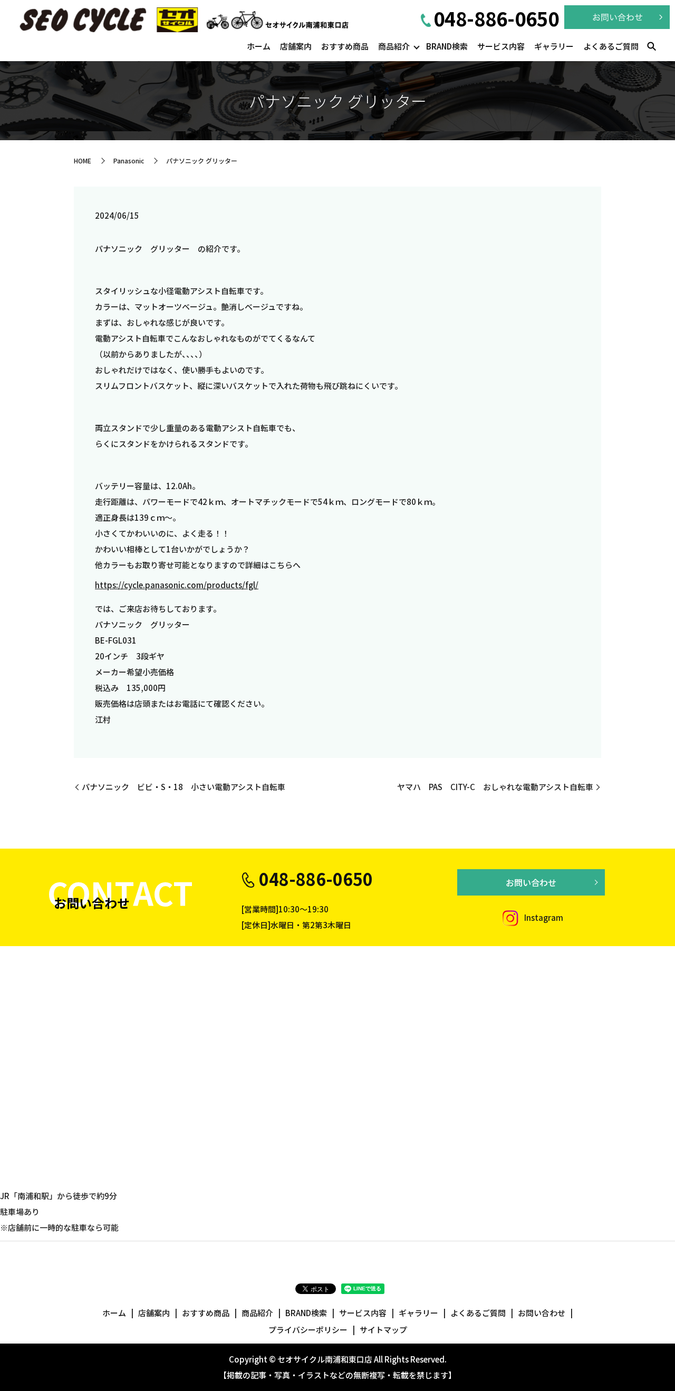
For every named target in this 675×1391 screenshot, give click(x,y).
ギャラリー (554, 46)
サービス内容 (501, 46)
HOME (82, 160)
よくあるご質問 (611, 46)
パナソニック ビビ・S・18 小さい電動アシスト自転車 (183, 786)
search (651, 47)
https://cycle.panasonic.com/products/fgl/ (176, 584)
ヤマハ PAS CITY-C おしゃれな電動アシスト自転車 (495, 786)
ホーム (259, 46)
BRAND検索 (447, 46)
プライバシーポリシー (308, 1329)
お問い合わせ (531, 882)
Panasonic (128, 160)
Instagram (543, 917)
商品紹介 (394, 46)
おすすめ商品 (345, 46)
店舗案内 (296, 46)
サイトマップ (383, 1329)
